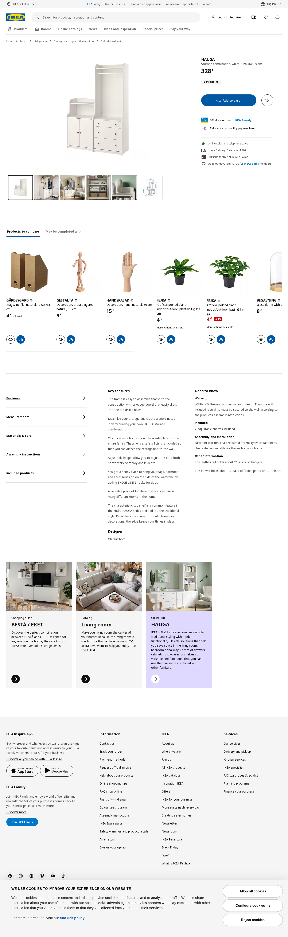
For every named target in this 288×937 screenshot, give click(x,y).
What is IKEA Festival (176, 863)
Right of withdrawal (113, 799)
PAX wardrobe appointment (181, 4)
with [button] (231, 120)
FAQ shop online (111, 791)
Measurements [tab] (18, 417)
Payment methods (112, 759)
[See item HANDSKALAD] (129, 272)
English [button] (271, 4)
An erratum (107, 839)
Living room (41, 41)
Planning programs (236, 783)
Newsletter (169, 823)
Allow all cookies (253, 891)
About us (168, 743)
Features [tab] (13, 398)
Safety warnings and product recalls (124, 831)
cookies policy (72, 918)
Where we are (171, 751)
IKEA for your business (177, 799)
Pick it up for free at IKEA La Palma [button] (228, 157)
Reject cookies (253, 920)
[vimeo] (42, 876)
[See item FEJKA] (180, 272)
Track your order (111, 751)
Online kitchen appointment (144, 4)
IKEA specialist (234, 767)
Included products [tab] (20, 473)
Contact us (107, 743)
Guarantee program (113, 807)
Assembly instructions (115, 815)
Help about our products (116, 775)
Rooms (24, 41)
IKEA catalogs (171, 775)
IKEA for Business (114, 4)
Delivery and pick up (237, 751)
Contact (206, 4)
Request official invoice (115, 767)
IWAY (165, 855)
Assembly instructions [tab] (23, 454)
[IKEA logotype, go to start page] (15, 17)
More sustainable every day (180, 807)
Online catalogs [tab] (70, 29)
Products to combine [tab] (23, 231)
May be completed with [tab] (64, 231)
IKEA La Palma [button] (21, 4)
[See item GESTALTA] (79, 272)
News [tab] (93, 29)
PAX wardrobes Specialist (241, 775)
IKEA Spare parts (111, 823)
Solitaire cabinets (111, 41)
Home (9, 41)
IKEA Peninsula (172, 839)
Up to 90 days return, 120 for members (240, 163)
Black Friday (170, 847)
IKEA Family (94, 4)
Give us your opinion (113, 847)
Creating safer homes (176, 815)
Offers (166, 791)
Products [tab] (21, 29)
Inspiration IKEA (172, 783)
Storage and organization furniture (74, 41)
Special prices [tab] (153, 29)
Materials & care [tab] (19, 436)
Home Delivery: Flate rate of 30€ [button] (227, 150)
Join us (166, 759)
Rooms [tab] (46, 29)
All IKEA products (173, 767)
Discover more (16, 812)
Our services (232, 743)
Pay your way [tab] (180, 29)
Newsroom (169, 831)
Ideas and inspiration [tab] (120, 29)
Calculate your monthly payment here (232, 128)
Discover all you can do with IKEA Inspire (34, 759)
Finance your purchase (239, 791)
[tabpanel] (195, 468)
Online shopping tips (113, 783)
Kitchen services (235, 759)
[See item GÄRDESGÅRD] (29, 272)
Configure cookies (250, 905)
